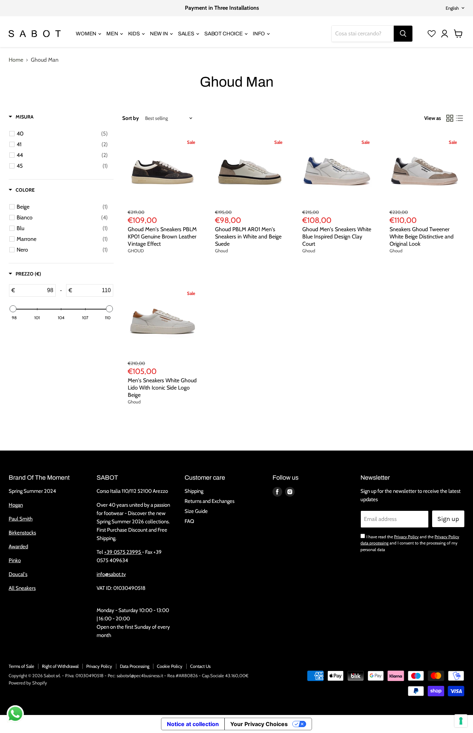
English (452, 8)
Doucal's (18, 574)
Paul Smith (21, 519)
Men (112, 33)
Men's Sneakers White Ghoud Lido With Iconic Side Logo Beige (162, 387)
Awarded (18, 546)
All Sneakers (22, 588)
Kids (134, 33)
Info (259, 33)
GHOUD (136, 250)
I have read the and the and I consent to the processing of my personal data (409, 543)
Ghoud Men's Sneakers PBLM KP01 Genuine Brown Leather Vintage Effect (162, 236)
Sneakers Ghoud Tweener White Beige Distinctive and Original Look (422, 236)
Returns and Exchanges (209, 501)
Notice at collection (193, 724)
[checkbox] (62, 134)
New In (159, 33)
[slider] (12, 308)
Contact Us (200, 666)
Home (16, 60)
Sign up (448, 519)
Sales (186, 33)
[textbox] (35, 290)
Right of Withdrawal (60, 666)
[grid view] (450, 118)
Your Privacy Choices (259, 724)
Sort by (130, 118)
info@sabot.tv (111, 574)
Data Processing (134, 666)
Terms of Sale (21, 666)
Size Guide (196, 511)
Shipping (194, 491)
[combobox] (363, 34)
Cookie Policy (169, 666)
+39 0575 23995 (123, 552)
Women (86, 33)
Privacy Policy (406, 536)
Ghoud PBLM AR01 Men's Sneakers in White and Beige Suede (248, 236)
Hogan (16, 505)
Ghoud (221, 250)
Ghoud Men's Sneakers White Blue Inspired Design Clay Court (336, 236)
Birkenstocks (22, 533)
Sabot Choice (224, 33)
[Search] (403, 34)
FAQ (189, 521)
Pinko (15, 560)
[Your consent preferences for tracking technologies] (460, 720)
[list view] (459, 118)
